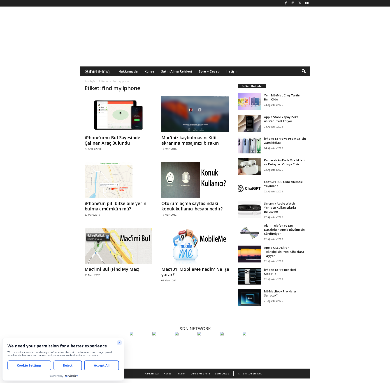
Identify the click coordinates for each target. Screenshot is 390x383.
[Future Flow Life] (253, 342)
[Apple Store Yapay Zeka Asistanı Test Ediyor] (249, 123)
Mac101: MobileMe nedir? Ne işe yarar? (195, 272)
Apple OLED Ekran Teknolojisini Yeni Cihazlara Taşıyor (284, 252)
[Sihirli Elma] (162, 342)
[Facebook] (286, 3)
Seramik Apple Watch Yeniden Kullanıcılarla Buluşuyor (280, 207)
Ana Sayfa (90, 81)
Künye (149, 71)
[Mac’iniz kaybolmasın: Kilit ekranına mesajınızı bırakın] (195, 114)
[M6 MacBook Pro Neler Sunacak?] (249, 297)
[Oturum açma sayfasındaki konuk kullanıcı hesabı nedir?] (195, 180)
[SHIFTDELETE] (140, 342)
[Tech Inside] (207, 342)
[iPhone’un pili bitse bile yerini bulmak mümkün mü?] (118, 180)
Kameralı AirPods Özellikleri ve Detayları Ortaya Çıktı (284, 162)
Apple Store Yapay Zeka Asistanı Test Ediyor (281, 119)
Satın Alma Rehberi (176, 71)
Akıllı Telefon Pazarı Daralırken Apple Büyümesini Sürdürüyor (285, 229)
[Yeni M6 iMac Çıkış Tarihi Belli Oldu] (249, 101)
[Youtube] (307, 3)
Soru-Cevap (222, 373)
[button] (304, 71)
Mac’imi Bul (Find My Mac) (112, 269)
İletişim (232, 71)
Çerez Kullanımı (200, 373)
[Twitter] (300, 3)
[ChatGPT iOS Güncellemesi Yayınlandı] (249, 188)
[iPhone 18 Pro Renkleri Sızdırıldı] (249, 276)
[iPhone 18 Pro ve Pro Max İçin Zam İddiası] (249, 145)
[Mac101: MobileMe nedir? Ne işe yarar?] (195, 246)
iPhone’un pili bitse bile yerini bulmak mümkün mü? (116, 206)
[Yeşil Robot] (185, 342)
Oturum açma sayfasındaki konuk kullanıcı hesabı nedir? (192, 206)
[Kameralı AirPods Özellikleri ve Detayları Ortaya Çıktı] (249, 166)
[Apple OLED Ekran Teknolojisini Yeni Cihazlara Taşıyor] (249, 254)
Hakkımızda (128, 71)
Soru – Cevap (209, 71)
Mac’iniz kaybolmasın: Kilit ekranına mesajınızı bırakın (190, 140)
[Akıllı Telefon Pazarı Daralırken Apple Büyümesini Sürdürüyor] (249, 231)
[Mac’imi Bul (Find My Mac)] (118, 246)
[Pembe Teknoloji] (230, 342)
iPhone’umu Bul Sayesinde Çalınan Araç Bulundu (112, 140)
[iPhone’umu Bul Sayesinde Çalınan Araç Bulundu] (118, 114)
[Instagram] (293, 3)
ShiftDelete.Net (252, 373)
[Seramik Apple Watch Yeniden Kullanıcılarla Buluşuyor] (249, 209)
